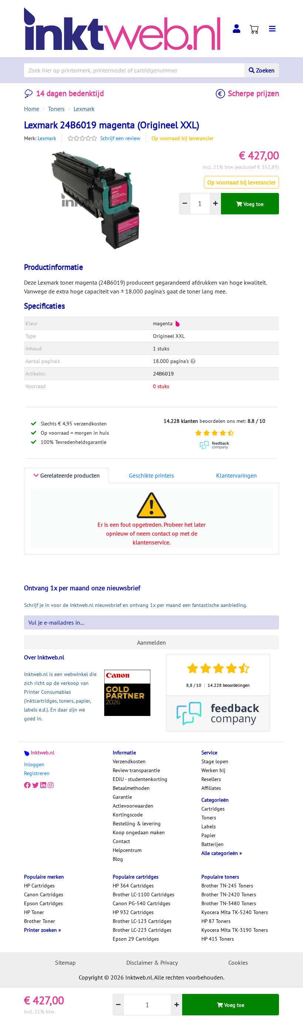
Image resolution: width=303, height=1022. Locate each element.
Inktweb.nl (42, 752)
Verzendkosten (129, 761)
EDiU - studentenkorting (140, 779)
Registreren (37, 773)
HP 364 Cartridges (133, 885)
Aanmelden (151, 642)
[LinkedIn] (43, 785)
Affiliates (211, 788)
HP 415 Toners (217, 939)
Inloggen (34, 764)
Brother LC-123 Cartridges (142, 921)
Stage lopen (214, 761)
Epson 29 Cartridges (136, 939)
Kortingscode (128, 814)
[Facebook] (27, 785)
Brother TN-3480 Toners (228, 903)
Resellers (211, 779)
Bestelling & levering (137, 823)
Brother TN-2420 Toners (228, 894)
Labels (208, 826)
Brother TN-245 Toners (227, 885)
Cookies (238, 962)
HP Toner (34, 912)
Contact (121, 841)
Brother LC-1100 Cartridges (143, 894)
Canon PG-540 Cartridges (141, 903)
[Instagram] (51, 785)
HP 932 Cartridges (133, 912)
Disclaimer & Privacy (152, 962)
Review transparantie (136, 770)
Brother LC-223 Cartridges (142, 930)
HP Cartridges (39, 885)
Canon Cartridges (43, 894)
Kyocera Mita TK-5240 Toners (234, 912)
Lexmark (47, 138)
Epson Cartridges (43, 903)
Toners (208, 817)
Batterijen (212, 844)
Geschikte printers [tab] (151, 475)
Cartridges (213, 808)
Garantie (122, 797)
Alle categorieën (220, 853)
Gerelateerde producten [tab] (69, 475)
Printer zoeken (41, 930)
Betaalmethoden (131, 788)
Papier (208, 835)
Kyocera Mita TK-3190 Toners (234, 930)
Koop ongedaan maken (139, 832)
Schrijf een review (120, 138)
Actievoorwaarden (133, 805)
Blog (118, 859)
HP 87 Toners (216, 921)
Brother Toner (39, 921)
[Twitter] (35, 785)
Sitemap (65, 962)
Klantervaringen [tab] (236, 475)
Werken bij (213, 770)
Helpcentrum (127, 850)
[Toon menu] (272, 29)
